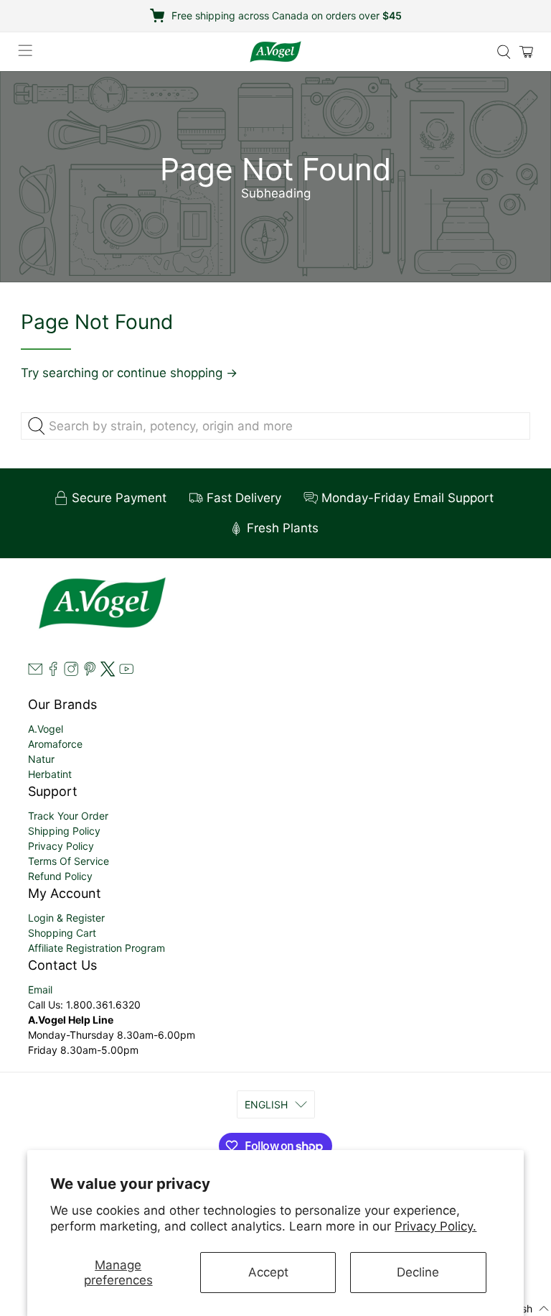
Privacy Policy (61, 846)
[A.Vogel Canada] (275, 52)
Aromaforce (55, 744)
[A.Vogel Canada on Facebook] (53, 673)
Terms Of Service (68, 861)
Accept (268, 1272)
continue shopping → (177, 373)
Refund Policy (60, 876)
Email (40, 989)
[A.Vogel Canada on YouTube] (126, 673)
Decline (418, 1272)
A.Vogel (45, 729)
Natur (41, 759)
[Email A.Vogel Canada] (35, 673)
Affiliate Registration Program (96, 948)
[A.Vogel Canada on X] (107, 673)
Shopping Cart (62, 933)
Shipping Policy (64, 831)
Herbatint (50, 774)
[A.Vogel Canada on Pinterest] (90, 673)
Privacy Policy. (435, 1226)
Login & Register (66, 918)
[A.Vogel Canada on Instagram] (71, 673)
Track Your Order (68, 816)
